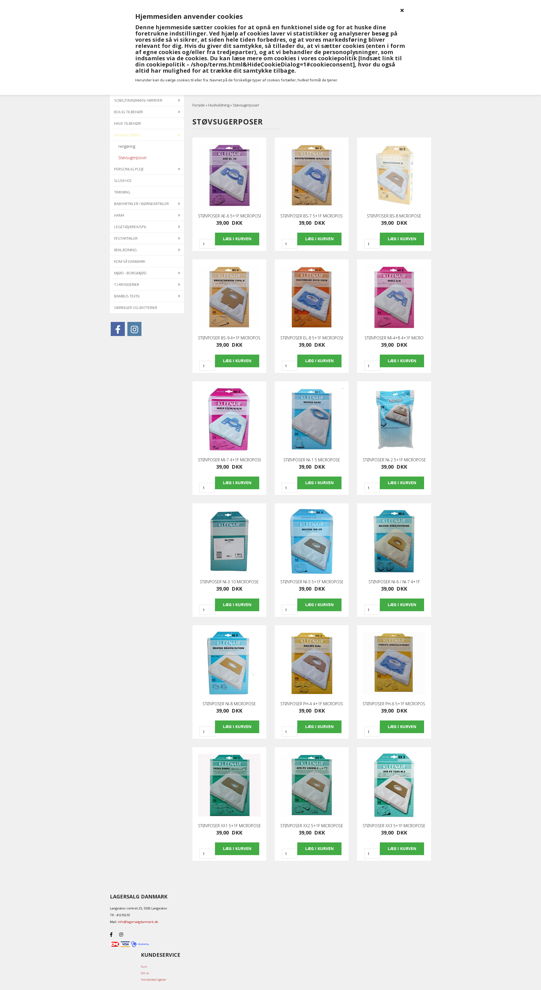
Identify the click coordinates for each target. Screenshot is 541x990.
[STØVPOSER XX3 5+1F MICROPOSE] (394, 785)
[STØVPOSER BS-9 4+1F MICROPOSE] (229, 297)
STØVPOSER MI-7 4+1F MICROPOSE (229, 459)
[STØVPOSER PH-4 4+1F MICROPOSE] (311, 663)
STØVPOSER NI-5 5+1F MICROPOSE (311, 581)
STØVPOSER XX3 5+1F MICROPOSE (394, 825)
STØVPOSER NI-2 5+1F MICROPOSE (394, 459)
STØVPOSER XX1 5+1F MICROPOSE (229, 825)
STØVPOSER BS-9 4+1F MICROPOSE (229, 338)
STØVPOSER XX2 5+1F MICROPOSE (311, 825)
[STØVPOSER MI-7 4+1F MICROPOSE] (229, 419)
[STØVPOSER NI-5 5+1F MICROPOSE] (311, 541)
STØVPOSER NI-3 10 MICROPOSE (229, 581)
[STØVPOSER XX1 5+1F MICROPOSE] (229, 785)
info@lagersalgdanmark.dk (138, 922)
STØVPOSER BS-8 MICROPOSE (394, 216)
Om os (145, 973)
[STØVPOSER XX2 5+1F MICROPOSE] (311, 785)
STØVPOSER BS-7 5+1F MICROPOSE (311, 216)
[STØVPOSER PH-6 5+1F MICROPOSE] (394, 663)
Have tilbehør (127, 123)
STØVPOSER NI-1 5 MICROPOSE (311, 459)
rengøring (126, 146)
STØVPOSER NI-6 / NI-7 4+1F (394, 581)
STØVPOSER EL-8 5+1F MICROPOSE (311, 338)
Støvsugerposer (132, 157)
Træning (122, 192)
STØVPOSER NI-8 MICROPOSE (229, 703)
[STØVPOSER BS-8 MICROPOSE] (394, 175)
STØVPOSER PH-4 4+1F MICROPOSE (311, 703)
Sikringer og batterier (135, 307)
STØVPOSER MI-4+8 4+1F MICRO (394, 338)
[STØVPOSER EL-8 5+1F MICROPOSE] (311, 297)
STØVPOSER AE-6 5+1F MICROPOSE (229, 216)
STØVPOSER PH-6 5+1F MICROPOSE (394, 703)
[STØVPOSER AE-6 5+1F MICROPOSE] (229, 175)
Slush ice (123, 180)
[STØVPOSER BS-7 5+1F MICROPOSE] (311, 175)
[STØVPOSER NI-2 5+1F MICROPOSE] (394, 419)
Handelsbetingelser (153, 980)
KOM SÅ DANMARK (129, 261)
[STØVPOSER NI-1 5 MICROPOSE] (311, 419)
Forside (198, 105)
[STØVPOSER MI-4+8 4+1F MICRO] (394, 297)
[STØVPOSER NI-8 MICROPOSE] (229, 663)
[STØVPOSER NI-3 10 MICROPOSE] (229, 541)
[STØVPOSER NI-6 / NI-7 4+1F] (394, 541)
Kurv (144, 967)
